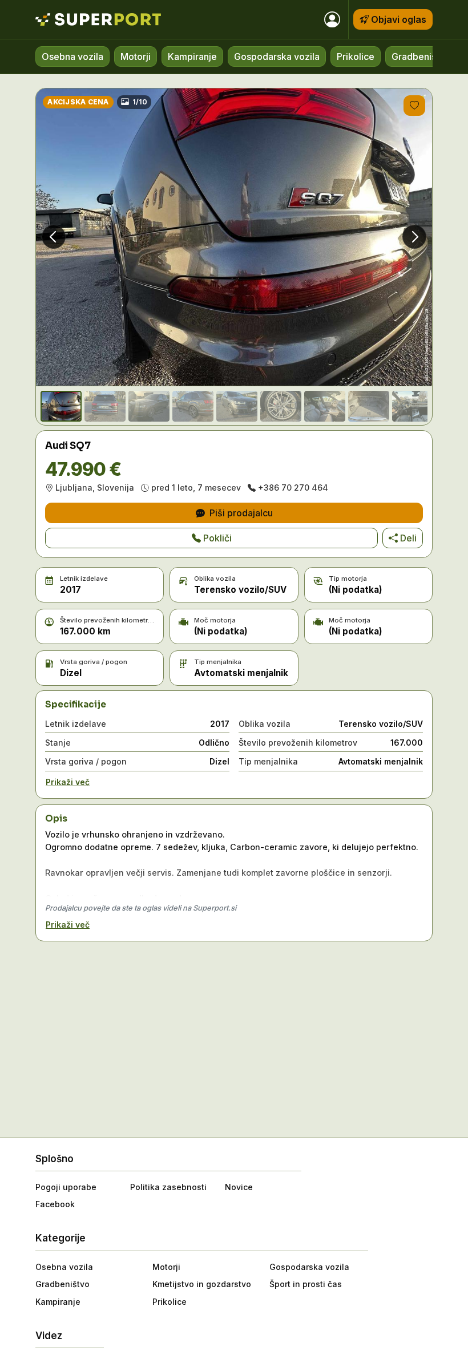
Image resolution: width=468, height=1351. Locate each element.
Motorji (135, 56)
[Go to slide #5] (236, 406)
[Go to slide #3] (149, 406)
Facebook (55, 1204)
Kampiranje (192, 56)
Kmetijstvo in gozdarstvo (201, 1284)
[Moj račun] (332, 19)
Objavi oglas (398, 19)
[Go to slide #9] (412, 406)
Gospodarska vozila (277, 56)
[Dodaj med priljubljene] (414, 105)
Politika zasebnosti (168, 1187)
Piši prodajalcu (241, 513)
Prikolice (355, 56)
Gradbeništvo (421, 56)
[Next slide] (414, 237)
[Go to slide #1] (61, 406)
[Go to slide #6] (280, 406)
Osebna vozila (72, 56)
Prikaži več (68, 782)
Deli (408, 538)
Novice (239, 1187)
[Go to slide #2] (105, 406)
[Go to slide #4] (192, 406)
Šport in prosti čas (305, 1284)
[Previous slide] (54, 237)
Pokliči (217, 538)
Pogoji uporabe (65, 1187)
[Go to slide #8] (368, 406)
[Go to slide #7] (324, 406)
